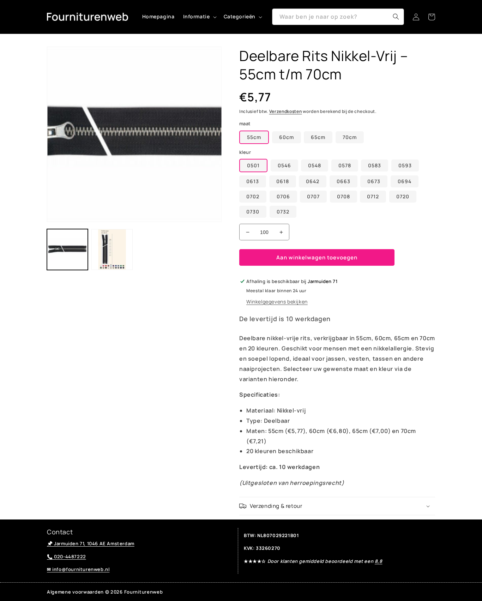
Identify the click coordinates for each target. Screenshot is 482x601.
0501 (253, 165)
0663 (343, 181)
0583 (374, 165)
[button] (199, 16)
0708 (343, 196)
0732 (283, 211)
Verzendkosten (285, 111)
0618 (282, 181)
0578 (344, 165)
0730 (252, 211)
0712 (373, 196)
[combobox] (338, 17)
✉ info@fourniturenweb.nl (78, 569)
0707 (313, 196)
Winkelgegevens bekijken (277, 301)
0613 (252, 181)
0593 (405, 165)
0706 (283, 196)
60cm (286, 137)
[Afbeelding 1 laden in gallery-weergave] (67, 249)
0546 (284, 165)
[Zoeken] (396, 16)
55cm (254, 137)
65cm (318, 137)
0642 (312, 181)
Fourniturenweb (143, 592)
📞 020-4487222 (66, 556)
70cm (350, 137)
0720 (402, 196)
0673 (373, 181)
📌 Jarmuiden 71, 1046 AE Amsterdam (90, 543)
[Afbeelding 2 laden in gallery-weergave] (111, 249)
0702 (252, 196)
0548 (314, 165)
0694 (404, 181)
